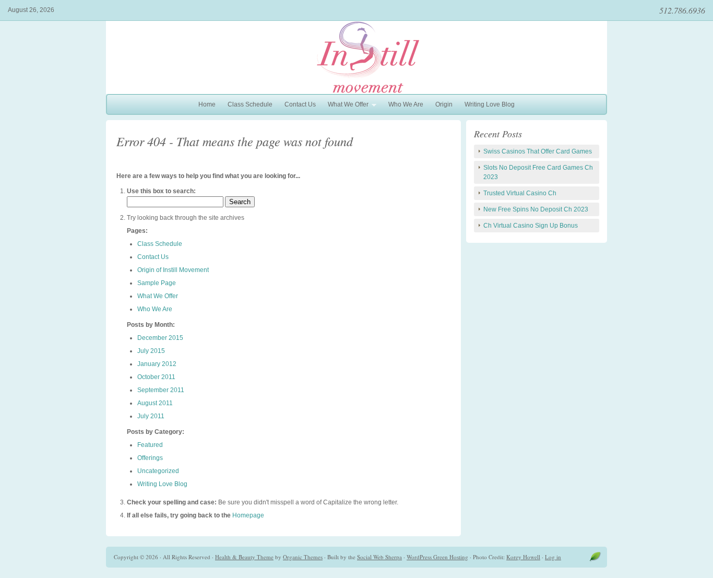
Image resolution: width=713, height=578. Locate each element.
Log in (553, 557)
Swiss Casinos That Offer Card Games (537, 151)
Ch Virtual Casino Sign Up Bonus (530, 225)
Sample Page (156, 283)
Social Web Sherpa (379, 557)
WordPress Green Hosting (437, 557)
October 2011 (156, 377)
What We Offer (346, 106)
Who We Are (405, 104)
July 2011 (150, 416)
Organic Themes (303, 557)
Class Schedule (250, 104)
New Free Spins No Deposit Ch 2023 (535, 209)
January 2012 (156, 364)
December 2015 (160, 337)
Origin (444, 104)
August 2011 (155, 403)
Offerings (150, 458)
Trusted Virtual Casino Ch (519, 193)
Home (207, 104)
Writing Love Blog (490, 104)
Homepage (248, 515)
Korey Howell (523, 557)
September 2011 (160, 390)
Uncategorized (158, 471)
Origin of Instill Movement (173, 270)
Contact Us (300, 104)
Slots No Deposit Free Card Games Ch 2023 (538, 172)
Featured (150, 445)
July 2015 (151, 351)
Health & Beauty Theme (244, 557)
